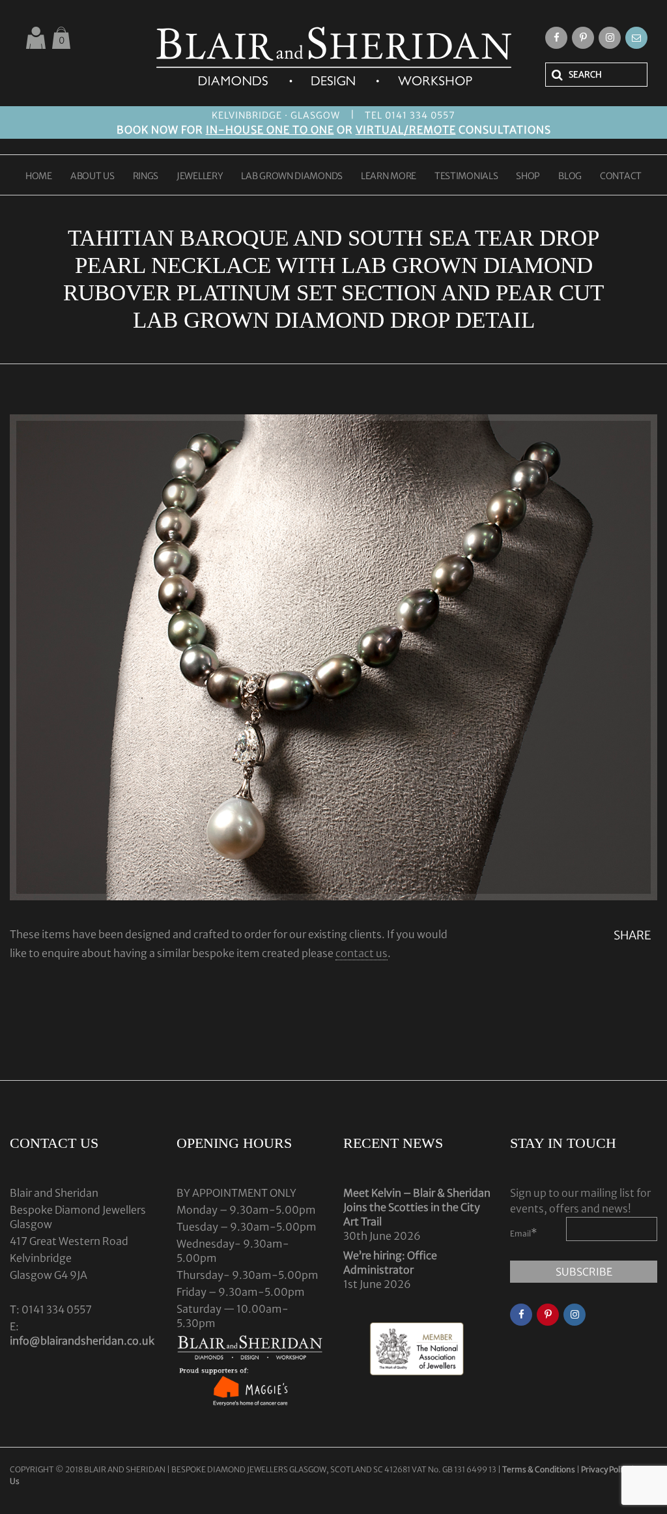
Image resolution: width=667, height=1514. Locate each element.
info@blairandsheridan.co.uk (82, 1340)
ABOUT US (92, 176)
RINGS (146, 176)
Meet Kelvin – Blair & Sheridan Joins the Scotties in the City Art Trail (416, 1207)
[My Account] (36, 38)
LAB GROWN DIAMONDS (292, 176)
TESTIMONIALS (466, 176)
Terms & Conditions (539, 1469)
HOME (38, 176)
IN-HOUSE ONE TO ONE (270, 129)
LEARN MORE (388, 176)
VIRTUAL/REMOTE (406, 129)
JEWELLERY (200, 176)
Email (523, 1232)
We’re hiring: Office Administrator (390, 1262)
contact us (361, 953)
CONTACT (621, 176)
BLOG (570, 176)
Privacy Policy (605, 1469)
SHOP (528, 176)
